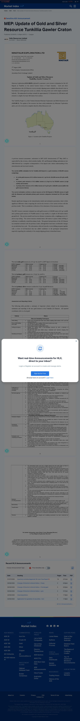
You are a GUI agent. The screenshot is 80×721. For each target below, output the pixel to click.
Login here (49, 378)
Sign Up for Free (40, 373)
